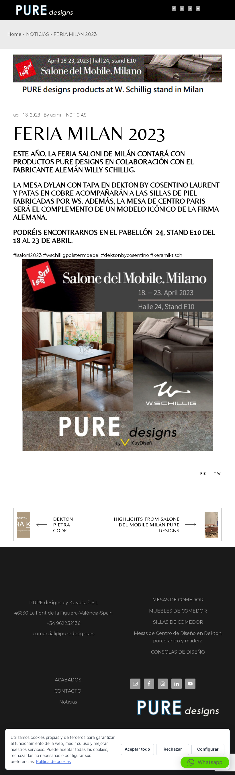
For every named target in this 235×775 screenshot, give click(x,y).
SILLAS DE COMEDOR (178, 622)
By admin (53, 115)
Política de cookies (53, 761)
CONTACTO (67, 691)
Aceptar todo (137, 749)
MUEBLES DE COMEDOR (178, 611)
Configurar (208, 749)
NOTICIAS (37, 34)
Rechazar (173, 749)
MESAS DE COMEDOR (177, 599)
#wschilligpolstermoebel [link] (71, 255)
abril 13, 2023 (26, 115)
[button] (205, 762)
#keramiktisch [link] (166, 255)
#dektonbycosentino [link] (125, 255)
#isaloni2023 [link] (27, 255)
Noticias (68, 702)
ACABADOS (68, 680)
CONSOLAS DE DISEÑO (178, 652)
